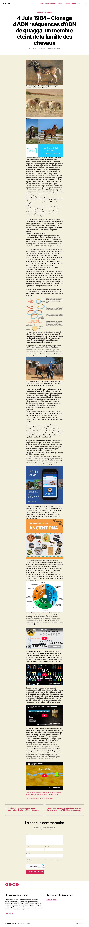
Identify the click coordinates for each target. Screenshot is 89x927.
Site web (28, 853)
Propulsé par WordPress (24, 923)
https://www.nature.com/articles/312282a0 (39, 798)
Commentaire (29, 834)
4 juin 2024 (43, 48)
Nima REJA (6, 3)
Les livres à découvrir (50, 3)
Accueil (42, 3)
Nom (27, 846)
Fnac (54, 900)
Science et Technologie (44, 12)
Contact (73, 3)
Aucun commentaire (55, 48)
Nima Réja (35, 48)
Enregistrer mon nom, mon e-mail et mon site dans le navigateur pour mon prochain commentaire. (45, 860)
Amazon (49, 900)
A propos (67, 3)
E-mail (47, 846)
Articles (60, 3)
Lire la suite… (9, 913)
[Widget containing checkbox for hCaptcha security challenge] (35, 866)
